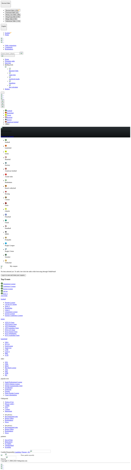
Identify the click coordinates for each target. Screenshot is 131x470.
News (7, 422)
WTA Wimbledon (10, 333)
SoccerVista (9, 440)
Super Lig (8, 348)
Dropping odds (10, 61)
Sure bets (8, 63)
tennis (3, 319)
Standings (12, 83)
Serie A (5, 294)
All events (4, 295)
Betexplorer (8, 442)
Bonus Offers (9, 418)
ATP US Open (9, 322)
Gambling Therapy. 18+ (22, 452)
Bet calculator (13, 87)
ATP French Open (11, 324)
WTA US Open (10, 330)
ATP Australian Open (12, 328)
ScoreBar (8, 447)
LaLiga (5, 291)
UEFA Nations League (12, 384)
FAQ (6, 407)
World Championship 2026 (13, 386)
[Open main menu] (2, 93)
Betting (7, 89)
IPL (6, 375)
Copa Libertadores (11, 395)
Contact (7, 409)
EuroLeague (9, 346)
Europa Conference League (14, 315)
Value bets (12, 75)
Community (9, 47)
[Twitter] (65, 468)
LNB (6, 350)
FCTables (8, 443)
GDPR (7, 406)
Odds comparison (10, 45)
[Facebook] (65, 466)
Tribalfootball (9, 445)
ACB (6, 355)
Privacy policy (9, 404)
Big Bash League (10, 368)
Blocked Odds (13, 71)
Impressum (8, 411)
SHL (6, 371)
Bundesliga (8, 308)
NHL (6, 364)
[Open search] (2, 100)
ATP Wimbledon (10, 326)
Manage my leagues (7, 136)
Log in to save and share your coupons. (13, 275)
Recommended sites (11, 416)
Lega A (7, 351)
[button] (67, 141)
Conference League (9, 286)
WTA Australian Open (12, 335)
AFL (6, 369)
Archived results (14, 79)
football (3, 299)
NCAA (7, 344)
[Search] (21, 53)
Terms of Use (9, 402)
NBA (6, 342)
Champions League (9, 284)
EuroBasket (8, 388)
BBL (6, 353)
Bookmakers (9, 49)
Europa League (8, 289)
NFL (6, 362)
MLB (6, 366)
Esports (7, 391)
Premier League (10, 302)
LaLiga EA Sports (11, 304)
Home (7, 59)
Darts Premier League (12, 393)
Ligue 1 (7, 310)
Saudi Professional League (13, 382)
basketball (4, 339)
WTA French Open (11, 332)
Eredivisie (8, 389)
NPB (6, 373)
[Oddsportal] (65, 40)
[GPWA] (65, 464)
